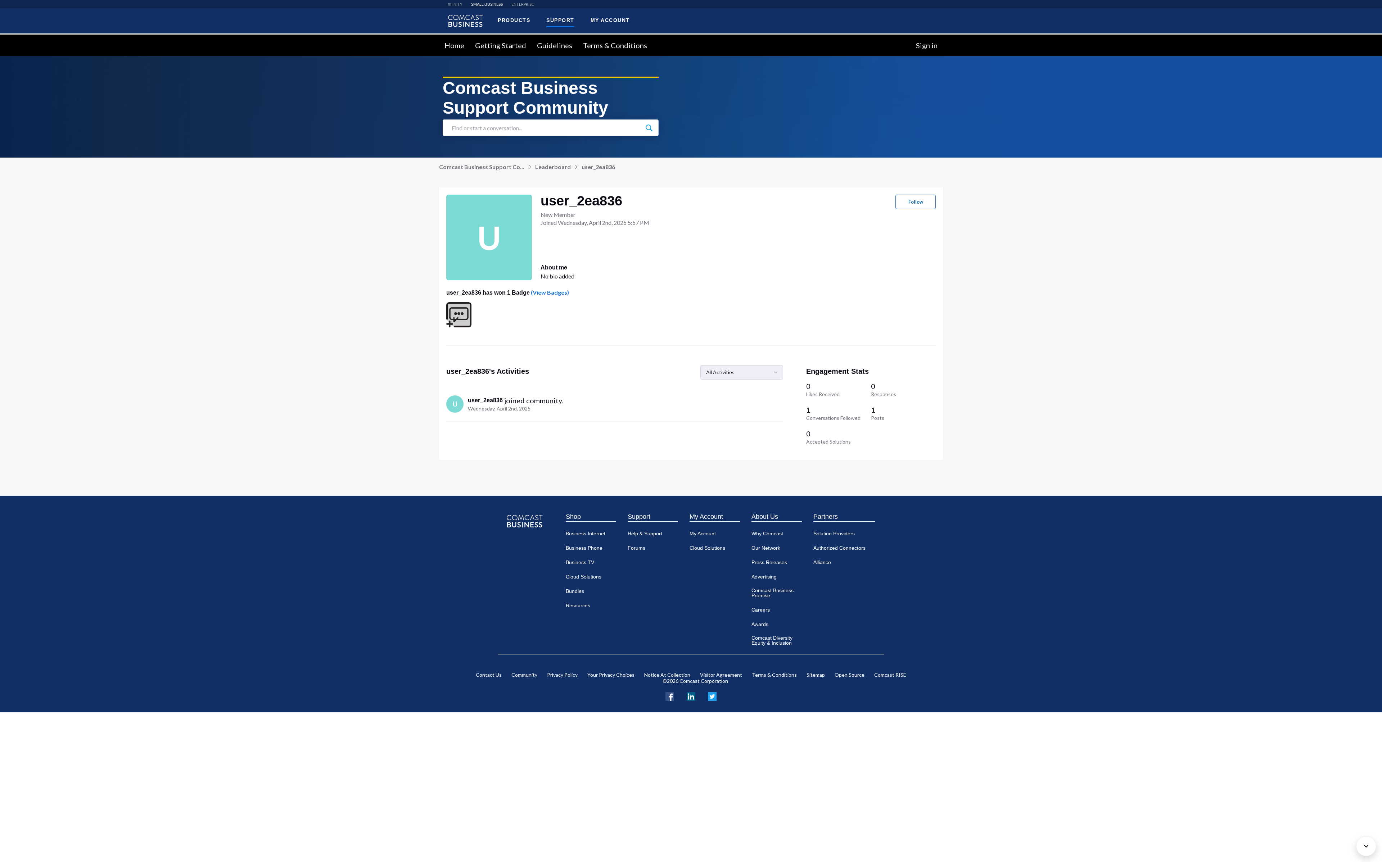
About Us (764, 516)
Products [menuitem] (514, 20)
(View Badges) (549, 292)
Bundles (575, 591)
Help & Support (645, 533)
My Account (706, 516)
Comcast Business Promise (772, 593)
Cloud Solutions (583, 576)
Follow (915, 202)
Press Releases (769, 562)
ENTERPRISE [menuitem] (522, 4)
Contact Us (489, 675)
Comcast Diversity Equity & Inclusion (771, 640)
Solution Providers (834, 533)
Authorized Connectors (839, 547)
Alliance (822, 562)
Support (639, 516)
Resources (578, 605)
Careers (760, 609)
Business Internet (585, 533)
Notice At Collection (667, 675)
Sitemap (816, 675)
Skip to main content (30, 39)
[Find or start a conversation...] (649, 128)
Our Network (765, 547)
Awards (759, 624)
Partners (825, 516)
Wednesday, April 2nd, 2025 (499, 408)
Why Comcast (767, 533)
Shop (573, 516)
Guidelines (554, 45)
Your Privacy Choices (610, 675)
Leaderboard (553, 166)
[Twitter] (712, 695)
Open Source (849, 675)
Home (454, 45)
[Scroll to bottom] (1366, 846)
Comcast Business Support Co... (481, 166)
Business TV (580, 562)
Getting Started (500, 45)
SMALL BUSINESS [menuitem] (487, 4)
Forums (636, 547)
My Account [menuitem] (610, 20)
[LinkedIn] (691, 695)
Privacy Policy (562, 675)
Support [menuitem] (560, 20)
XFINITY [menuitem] (455, 4)
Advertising (764, 576)
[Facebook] (669, 695)
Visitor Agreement (721, 675)
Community (524, 675)
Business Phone (584, 547)
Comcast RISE (890, 675)
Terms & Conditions (615, 45)
